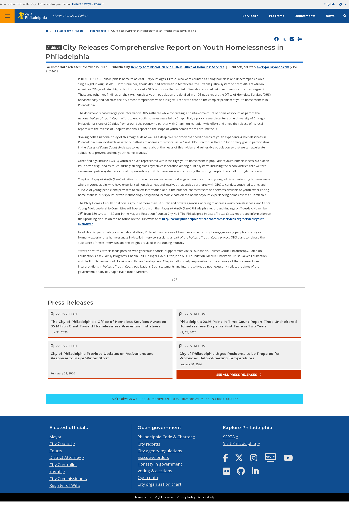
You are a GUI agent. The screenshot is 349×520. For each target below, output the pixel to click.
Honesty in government (160, 464)
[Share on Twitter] (284, 39)
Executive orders (153, 457)
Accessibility (206, 497)
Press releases (97, 30)
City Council (60, 443)
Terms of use (143, 497)
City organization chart (159, 484)
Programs (276, 16)
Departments (305, 16)
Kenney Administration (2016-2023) (156, 67)
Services (249, 16)
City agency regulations (160, 451)
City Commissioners (68, 478)
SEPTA (229, 437)
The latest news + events (68, 30)
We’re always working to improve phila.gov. (174, 399)
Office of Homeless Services (204, 67)
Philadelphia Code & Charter (165, 437)
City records (149, 444)
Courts (55, 451)
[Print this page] (299, 39)
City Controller (63, 464)
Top (339, 492)
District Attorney (65, 457)
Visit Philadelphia (239, 443)
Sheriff (55, 471)
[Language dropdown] (343, 4)
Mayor (55, 437)
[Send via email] (291, 39)
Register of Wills (64, 485)
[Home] (47, 30)
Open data (148, 477)
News (330, 16)
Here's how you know (86, 4)
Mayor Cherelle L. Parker (70, 15)
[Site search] (344, 15)
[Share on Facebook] (276, 39)
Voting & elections (155, 471)
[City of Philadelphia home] (33, 16)
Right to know (164, 497)
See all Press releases (237, 374)
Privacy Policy (186, 497)
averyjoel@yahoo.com (273, 67)
